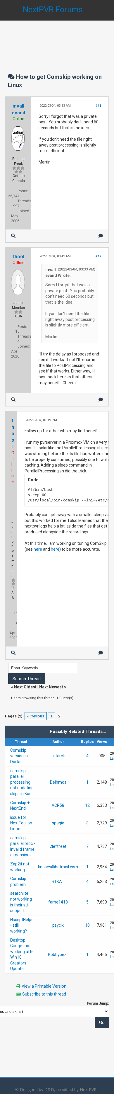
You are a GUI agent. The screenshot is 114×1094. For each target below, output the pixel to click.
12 (87, 805)
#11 (98, 106)
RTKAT (58, 881)
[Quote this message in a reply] (100, 236)
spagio (58, 823)
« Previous (35, 716)
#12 (98, 256)
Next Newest (51, 687)
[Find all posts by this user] (13, 236)
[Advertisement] (57, 41)
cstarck (58, 755)
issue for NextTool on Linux (21, 823)
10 (87, 925)
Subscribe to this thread (44, 994)
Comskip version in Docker (19, 756)
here (38, 549)
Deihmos (58, 782)
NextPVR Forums (53, 9)
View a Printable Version (44, 986)
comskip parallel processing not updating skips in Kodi (22, 782)
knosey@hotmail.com (58, 867)
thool (18, 256)
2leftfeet (58, 846)
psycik (58, 925)
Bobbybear (58, 954)
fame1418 (58, 902)
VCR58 (58, 805)
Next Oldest (25, 687)
